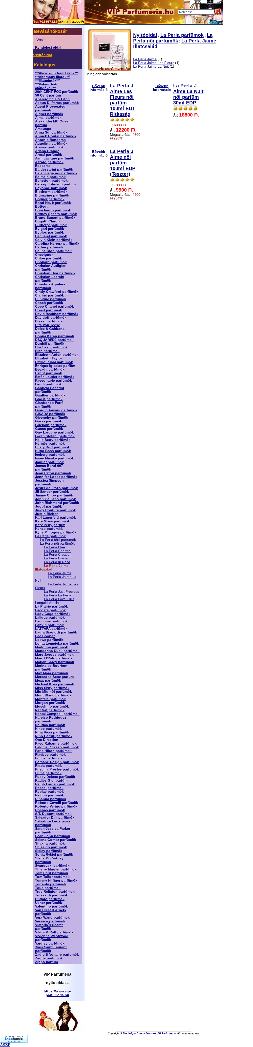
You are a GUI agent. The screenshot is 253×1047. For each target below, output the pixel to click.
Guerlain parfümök (50, 425)
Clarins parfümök (49, 295)
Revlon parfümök (49, 795)
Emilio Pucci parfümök (54, 362)
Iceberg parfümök (50, 454)
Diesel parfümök (49, 321)
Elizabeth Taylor (48, 358)
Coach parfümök (49, 303)
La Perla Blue (54, 547)
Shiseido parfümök (51, 847)
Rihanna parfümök (50, 799)
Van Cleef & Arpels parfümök (50, 912)
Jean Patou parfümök (53, 473)
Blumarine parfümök (52, 195)
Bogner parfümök (49, 199)
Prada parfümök (48, 766)
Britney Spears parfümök (56, 214)
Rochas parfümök (50, 810)
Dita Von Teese (47, 325)
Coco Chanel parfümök (54, 306)
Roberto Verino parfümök (56, 806)
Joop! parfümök (48, 506)
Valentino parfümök (51, 906)
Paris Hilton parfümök (53, 751)
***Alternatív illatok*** (52, 77)
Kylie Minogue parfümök (55, 532)
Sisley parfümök (48, 851)
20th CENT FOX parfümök (56, 92)
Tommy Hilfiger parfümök (56, 880)
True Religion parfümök (55, 891)
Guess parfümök (49, 429)
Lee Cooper (45, 636)
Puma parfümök (48, 773)
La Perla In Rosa (57, 562)
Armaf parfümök (48, 155)
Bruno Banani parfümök (55, 217)
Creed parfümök (48, 310)
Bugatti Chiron (47, 221)
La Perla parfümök (50, 536)
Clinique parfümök (50, 299)
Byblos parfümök (49, 232)
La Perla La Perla (57, 595)
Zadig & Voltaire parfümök (57, 954)
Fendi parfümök (48, 384)
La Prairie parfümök (51, 606)
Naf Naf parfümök (49, 710)
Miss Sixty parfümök (52, 688)
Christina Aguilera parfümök (50, 286)
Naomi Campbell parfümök (57, 714)
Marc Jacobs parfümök (54, 654)
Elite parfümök (47, 351)
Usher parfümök (48, 903)
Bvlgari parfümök (49, 229)
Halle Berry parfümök (52, 440)
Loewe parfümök (49, 640)
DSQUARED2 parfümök (54, 340)
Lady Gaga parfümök (52, 614)
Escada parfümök (49, 369)
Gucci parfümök (48, 421)
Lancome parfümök (51, 621)
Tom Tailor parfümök (52, 877)
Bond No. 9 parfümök (53, 203)
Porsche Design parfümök (57, 762)
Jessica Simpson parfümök (49, 482)
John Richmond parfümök (57, 503)
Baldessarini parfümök (54, 169)
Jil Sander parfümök (52, 492)
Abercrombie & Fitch (52, 99)
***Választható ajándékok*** (47, 86)
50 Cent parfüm (48, 95)
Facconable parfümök (53, 380)
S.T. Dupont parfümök (53, 814)
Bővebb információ (99, 88)
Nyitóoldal (145, 35)
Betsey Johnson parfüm (55, 184)
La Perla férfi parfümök (58, 540)
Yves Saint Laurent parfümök (51, 949)
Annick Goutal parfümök (55, 136)
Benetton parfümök (51, 180)
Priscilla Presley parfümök (57, 769)
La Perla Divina (56, 558)
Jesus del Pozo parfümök (56, 488)
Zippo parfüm (46, 962)
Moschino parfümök (52, 706)
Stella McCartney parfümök (49, 860)
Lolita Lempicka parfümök (57, 643)
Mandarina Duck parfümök (57, 651)
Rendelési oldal (48, 47)
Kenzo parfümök (49, 529)
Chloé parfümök (48, 258)
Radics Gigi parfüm (51, 780)
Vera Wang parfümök (52, 917)
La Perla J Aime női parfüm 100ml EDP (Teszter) (122, 163)
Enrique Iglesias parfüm (55, 366)
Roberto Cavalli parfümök (56, 803)
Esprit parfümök (48, 373)
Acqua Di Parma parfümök (57, 103)
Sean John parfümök (52, 836)
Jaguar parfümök (49, 462)
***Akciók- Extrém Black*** (56, 73)
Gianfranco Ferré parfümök (49, 404)
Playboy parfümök (50, 754)
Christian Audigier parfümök (50, 267)
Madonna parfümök (51, 647)
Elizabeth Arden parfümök (57, 354)
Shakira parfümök (50, 843)
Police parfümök (49, 758)
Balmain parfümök (50, 177)
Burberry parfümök (51, 225)
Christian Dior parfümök (55, 273)
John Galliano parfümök (55, 499)
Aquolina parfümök (51, 143)
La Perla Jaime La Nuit (151, 66)
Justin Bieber (46, 514)
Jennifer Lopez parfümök (56, 477)
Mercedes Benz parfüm (54, 677)
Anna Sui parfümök (51, 132)
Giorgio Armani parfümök (56, 410)
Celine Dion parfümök (53, 251)
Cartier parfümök (49, 247)
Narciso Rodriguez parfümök (50, 719)
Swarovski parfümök (52, 866)
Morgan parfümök (50, 703)
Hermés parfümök (50, 443)
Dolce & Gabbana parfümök (49, 330)
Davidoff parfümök (50, 317)
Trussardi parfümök (51, 895)
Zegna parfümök (49, 958)
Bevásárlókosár (50, 31)
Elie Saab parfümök (51, 347)
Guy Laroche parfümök (54, 432)
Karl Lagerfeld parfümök (55, 517)
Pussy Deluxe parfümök (55, 777)
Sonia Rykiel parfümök (54, 854)
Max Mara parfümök (51, 673)
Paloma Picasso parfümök (57, 747)
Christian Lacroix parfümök (49, 278)
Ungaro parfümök (49, 899)
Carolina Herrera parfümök (57, 243)
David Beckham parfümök (56, 314)
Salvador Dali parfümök (54, 817)
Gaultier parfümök (50, 395)
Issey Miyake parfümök (54, 458)
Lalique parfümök (50, 617)
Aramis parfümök (49, 147)
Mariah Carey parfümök (54, 662)
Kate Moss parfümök (52, 521)
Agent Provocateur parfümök (51, 108)
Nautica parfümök (50, 725)
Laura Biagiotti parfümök (56, 632)
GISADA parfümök (50, 414)
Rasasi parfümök (49, 788)
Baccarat (42, 166)
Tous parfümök (48, 888)
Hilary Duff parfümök (52, 447)
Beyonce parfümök (51, 188)
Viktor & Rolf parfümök (54, 932)
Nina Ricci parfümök (52, 732)
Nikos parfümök (48, 729)
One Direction (46, 740)
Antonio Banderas (50, 140)
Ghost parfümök (49, 399)
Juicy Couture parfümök (55, 510)
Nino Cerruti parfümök (53, 736)
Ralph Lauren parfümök (55, 784)
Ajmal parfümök (48, 117)
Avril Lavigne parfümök (54, 158)
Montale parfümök (50, 699)
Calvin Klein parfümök (53, 240)
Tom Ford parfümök (51, 873)
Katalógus (44, 64)
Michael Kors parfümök (54, 684)
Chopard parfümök (51, 262)
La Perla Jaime (59, 573)
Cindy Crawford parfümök (56, 292)
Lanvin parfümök (49, 625)
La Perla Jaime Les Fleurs (153, 63)
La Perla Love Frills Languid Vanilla (54, 601)
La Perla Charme (57, 551)
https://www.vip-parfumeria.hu (57, 993)
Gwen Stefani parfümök (55, 436)
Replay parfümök (49, 791)
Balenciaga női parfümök (56, 173)
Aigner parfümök (49, 114)
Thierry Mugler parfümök (56, 869)
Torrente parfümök (50, 884)
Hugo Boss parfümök (53, 451)
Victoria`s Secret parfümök (49, 926)
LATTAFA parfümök (51, 629)
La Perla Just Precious (61, 591)
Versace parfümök (50, 921)
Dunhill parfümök (49, 343)
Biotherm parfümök (51, 192)
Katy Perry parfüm (50, 525)
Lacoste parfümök (50, 610)
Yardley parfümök (49, 943)
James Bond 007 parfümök (49, 467)
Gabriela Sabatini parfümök (49, 390)
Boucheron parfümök (53, 210)
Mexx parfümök (48, 680)
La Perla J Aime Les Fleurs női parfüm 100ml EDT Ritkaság (122, 100)
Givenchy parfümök (51, 417)
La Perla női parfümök (57, 543)
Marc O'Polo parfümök (53, 658)
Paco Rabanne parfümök (56, 743)
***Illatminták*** (47, 80)
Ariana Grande (47, 151)
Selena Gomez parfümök (55, 840)
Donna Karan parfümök (54, 336)
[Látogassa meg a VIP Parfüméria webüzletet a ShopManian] (14, 1041)
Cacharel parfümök (51, 236)
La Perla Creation (57, 554)
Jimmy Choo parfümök (54, 495)
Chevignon (44, 255)
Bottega (41, 206)
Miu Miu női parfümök (53, 691)
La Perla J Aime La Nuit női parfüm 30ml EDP (188, 94)
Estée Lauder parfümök (54, 377)
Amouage (43, 129)
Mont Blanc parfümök (53, 695)
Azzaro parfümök (49, 162)
